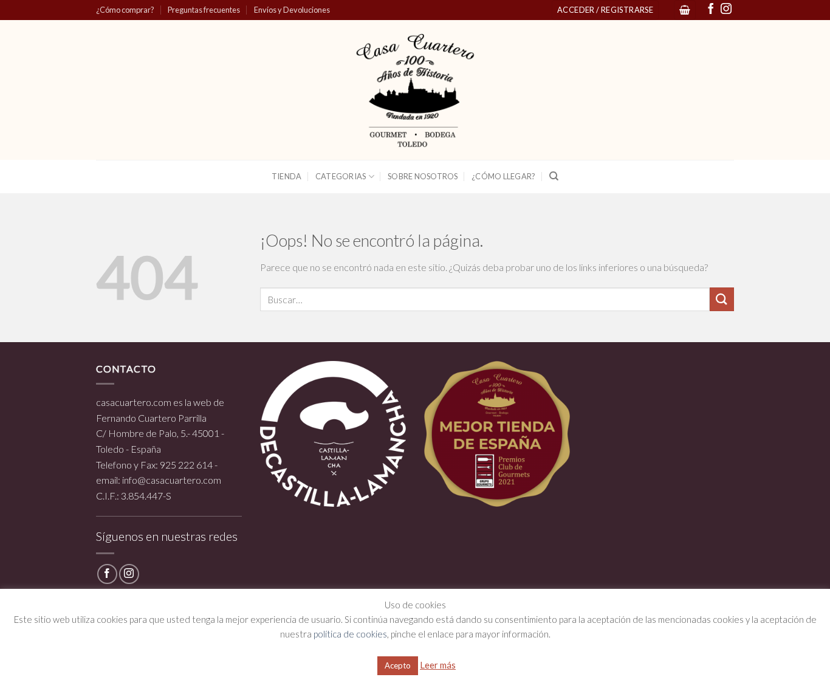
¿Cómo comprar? (125, 10)
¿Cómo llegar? (503, 176)
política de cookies (350, 633)
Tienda (287, 176)
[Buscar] (553, 176)
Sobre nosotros (423, 176)
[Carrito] (685, 10)
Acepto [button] (398, 665)
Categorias (340, 176)
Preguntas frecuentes (204, 10)
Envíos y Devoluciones (292, 10)
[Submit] (722, 299)
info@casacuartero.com (171, 480)
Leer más (438, 664)
